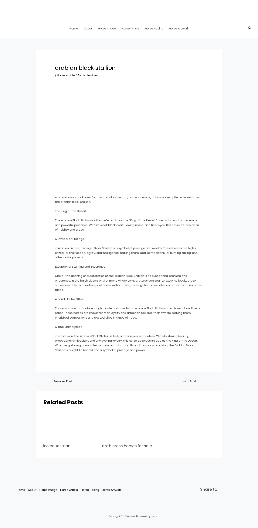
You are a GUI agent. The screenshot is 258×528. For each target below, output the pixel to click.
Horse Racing (154, 28)
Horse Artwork (178, 28)
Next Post (191, 381)
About (88, 28)
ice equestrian (56, 445)
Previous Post (61, 381)
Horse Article (130, 28)
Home (74, 28)
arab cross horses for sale (127, 445)
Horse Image (107, 28)
